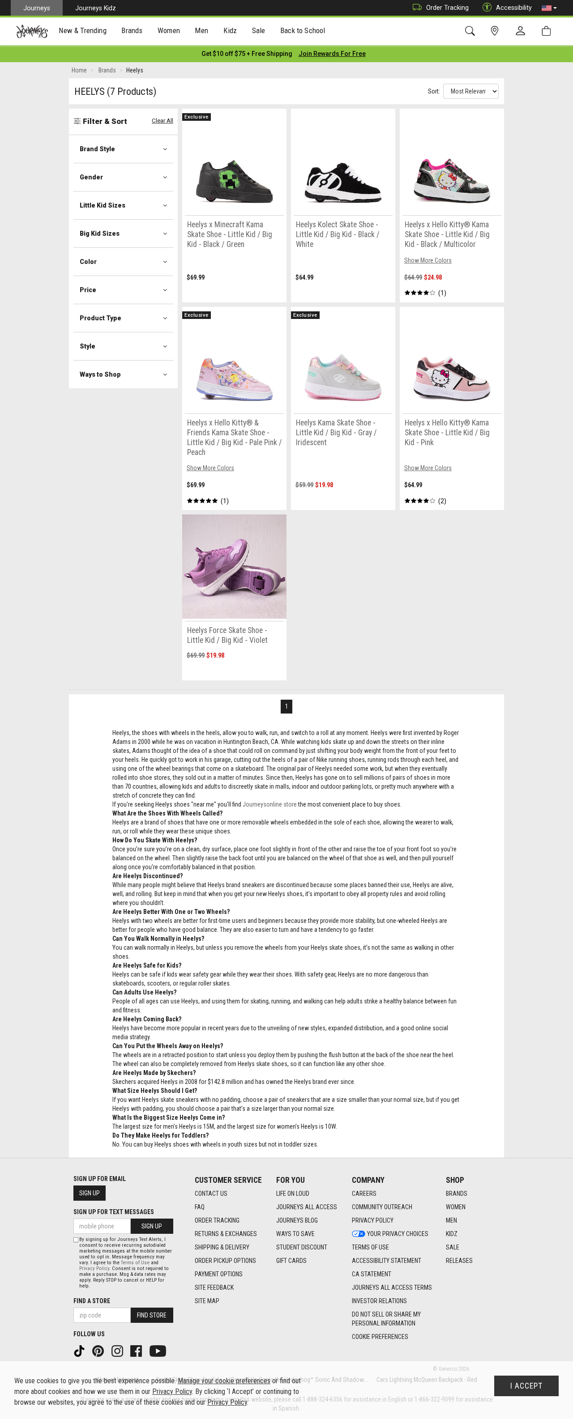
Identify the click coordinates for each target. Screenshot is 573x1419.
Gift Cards (291, 1260)
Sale (452, 1247)
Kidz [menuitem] (230, 30)
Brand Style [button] (97, 149)
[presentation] (82, 31)
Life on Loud (292, 1193)
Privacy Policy (372, 1220)
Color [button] (88, 261)
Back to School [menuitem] (302, 30)
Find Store (152, 1315)
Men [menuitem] (201, 30)
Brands (456, 1193)
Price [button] (88, 289)
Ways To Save (295, 1233)
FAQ (200, 1207)
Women (456, 1207)
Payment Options (219, 1274)
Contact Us (211, 1193)
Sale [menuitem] (258, 30)
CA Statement (371, 1274)
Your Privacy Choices (397, 1233)
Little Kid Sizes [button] (102, 205)
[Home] (32, 31)
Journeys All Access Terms (392, 1287)
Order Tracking (447, 7)
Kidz (452, 1233)
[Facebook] (137, 1350)
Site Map (207, 1300)
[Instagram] (118, 1350)
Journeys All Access (306, 1207)
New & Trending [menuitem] (82, 30)
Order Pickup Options (225, 1260)
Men (451, 1220)
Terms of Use (370, 1247)
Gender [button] (91, 177)
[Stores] (496, 31)
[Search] (471, 31)
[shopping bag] (548, 31)
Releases (459, 1260)
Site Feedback (214, 1287)
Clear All (162, 120)
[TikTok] (80, 1350)
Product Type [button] (100, 318)
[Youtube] (159, 1350)
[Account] (522, 31)
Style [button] (87, 346)
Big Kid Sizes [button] (100, 233)
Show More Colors (428, 260)
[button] (549, 8)
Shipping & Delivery (222, 1247)
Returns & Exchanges (226, 1233)
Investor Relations (379, 1300)
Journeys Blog (297, 1220)
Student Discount (301, 1247)
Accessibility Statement (386, 1260)
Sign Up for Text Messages (113, 1211)
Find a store (91, 1300)
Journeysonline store (270, 804)
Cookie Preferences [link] (380, 1336)
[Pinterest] (99, 1350)
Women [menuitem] (169, 30)
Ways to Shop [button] (100, 374)
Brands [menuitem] (131, 30)
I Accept (526, 1385)
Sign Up (89, 1193)
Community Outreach (382, 1207)
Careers (364, 1193)
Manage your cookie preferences (224, 1381)
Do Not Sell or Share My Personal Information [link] (386, 1319)
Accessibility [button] (514, 7)
